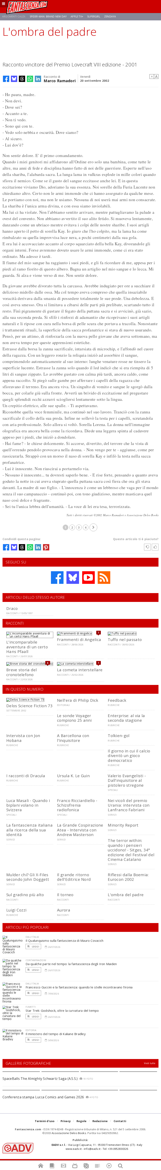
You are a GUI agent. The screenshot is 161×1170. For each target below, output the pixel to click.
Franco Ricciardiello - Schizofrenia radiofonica (77, 805)
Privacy (66, 1121)
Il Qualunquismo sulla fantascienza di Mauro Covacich (65, 940)
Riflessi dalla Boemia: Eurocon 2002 (128, 877)
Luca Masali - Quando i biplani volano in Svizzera (28, 805)
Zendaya (110, 16)
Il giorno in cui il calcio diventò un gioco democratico (129, 755)
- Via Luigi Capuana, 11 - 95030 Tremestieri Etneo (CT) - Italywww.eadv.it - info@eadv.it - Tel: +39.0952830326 (97, 1146)
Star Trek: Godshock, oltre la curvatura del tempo (62, 1010)
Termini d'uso (45, 1121)
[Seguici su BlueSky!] (73, 577)
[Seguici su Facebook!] (57, 577)
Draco (12, 608)
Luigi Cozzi (16, 910)
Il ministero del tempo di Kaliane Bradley (56, 1034)
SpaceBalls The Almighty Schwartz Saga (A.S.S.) (40, 1078)
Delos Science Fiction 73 (29, 705)
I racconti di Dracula (25, 775)
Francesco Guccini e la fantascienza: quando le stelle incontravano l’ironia (79, 987)
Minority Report (123, 825)
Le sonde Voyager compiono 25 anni (74, 718)
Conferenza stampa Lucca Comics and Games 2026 (43, 1097)
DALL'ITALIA (32, 937)
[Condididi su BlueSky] (14, 78)
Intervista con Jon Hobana (23, 738)
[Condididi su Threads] (22, 78)
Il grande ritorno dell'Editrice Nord (74, 877)
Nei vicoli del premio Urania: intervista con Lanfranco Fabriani (128, 805)
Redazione (100, 1121)
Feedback (117, 700)
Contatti (120, 1121)
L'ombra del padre (126, 894)
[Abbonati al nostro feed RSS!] (104, 577)
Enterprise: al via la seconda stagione (126, 718)
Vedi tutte (150, 1063)
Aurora (63, 910)
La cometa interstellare (80, 669)
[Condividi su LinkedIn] (38, 78)
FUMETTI (31, 1007)
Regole (81, 1121)
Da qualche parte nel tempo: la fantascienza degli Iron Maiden (71, 964)
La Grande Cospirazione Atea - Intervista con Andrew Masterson (80, 829)
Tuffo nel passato (125, 639)
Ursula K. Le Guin (73, 775)
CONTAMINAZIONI (36, 960)
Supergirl (93, 16)
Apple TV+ (77, 16)
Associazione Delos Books (69, 1133)
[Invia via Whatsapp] (30, 78)
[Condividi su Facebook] (6, 78)
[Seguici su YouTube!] (88, 577)
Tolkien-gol (118, 735)
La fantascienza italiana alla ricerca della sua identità (29, 829)
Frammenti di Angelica (79, 639)
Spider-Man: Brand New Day (48, 16)
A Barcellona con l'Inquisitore (73, 738)
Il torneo (65, 894)
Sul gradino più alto (25, 894)
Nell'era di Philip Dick (77, 700)
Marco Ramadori (60, 80)
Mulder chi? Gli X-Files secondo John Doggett (27, 877)
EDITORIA (31, 1030)
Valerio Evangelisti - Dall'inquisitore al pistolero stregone (127, 780)
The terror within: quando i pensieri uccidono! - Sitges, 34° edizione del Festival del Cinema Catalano (131, 850)
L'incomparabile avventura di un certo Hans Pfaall (27, 646)
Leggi (35, 946)
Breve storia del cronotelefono (21, 672)
